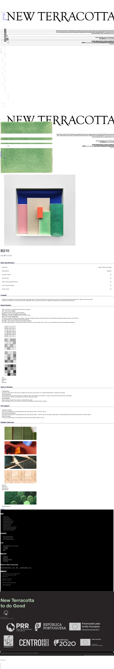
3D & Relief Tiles (7, 612)
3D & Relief (69, 30)
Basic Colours (59, 32)
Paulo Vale (8, 66)
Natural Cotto (95, 30)
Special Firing (81, 32)
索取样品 (98, 41)
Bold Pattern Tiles (8, 615)
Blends (101, 32)
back (7, 62)
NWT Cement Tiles (8, 629)
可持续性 (6, 38)
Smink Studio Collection (9, 620)
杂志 (5, 41)
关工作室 (5, 641)
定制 (5, 33)
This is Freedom (10, 57)
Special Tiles (64, 30)
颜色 (5, 30)
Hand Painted (75, 30)
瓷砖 (5, 29)
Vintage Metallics (88, 32)
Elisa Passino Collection (9, 621)
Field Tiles (58, 30)
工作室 (7, 71)
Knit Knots (94, 33)
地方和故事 (8, 88)
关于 (5, 37)
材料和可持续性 (10, 90)
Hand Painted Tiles (8, 614)
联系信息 (6, 39)
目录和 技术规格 (108, 41)
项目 (5, 34)
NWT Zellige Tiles (8, 631)
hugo (3, 601)
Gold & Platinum (96, 32)
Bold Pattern (82, 30)
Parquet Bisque (88, 30)
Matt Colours (66, 32)
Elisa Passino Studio (106, 37)
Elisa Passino (108, 30)
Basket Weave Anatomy (102, 33)
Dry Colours (106, 32)
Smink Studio (102, 30)
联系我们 (94, 41)
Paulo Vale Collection (9, 622)
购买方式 (102, 41)
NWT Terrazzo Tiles (8, 632)
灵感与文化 (8, 91)
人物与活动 (8, 87)
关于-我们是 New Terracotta (106, 38)
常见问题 (8, 82)
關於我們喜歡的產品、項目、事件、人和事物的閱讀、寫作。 (17, 661)
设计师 (6, 35)
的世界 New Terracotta (12, 86)
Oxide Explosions (73, 32)
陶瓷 (5, 31)
